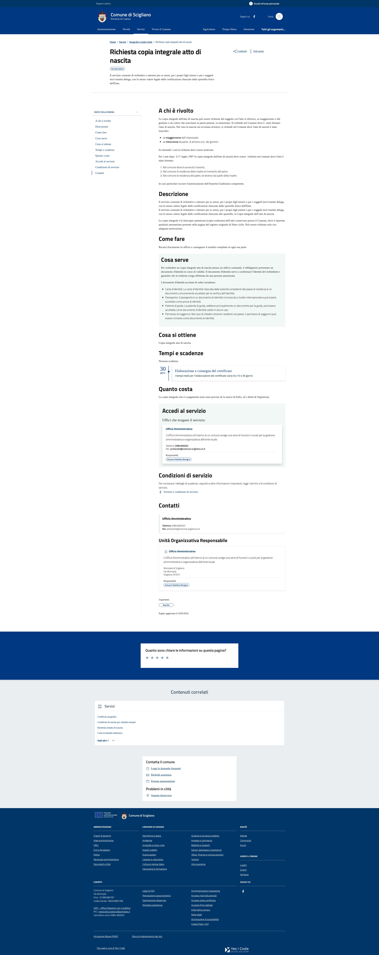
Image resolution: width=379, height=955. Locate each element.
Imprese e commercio (201, 840)
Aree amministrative (104, 840)
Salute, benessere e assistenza (206, 850)
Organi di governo (102, 835)
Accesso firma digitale (202, 905)
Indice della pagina (104, 112)
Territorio (244, 874)
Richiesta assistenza (152, 905)
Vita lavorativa (198, 864)
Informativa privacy (200, 910)
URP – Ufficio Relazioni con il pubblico (112, 908)
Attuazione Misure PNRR (106, 936)
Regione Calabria (103, 3)
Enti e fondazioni (102, 850)
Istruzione (249, 29)
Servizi (141, 29)
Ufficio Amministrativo (179, 429)
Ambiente (147, 840)
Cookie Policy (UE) (200, 924)
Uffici (96, 845)
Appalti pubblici (149, 850)
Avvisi (243, 845)
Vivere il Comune (161, 29)
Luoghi (243, 865)
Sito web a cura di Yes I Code (111, 948)
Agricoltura (209, 29)
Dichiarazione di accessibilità (205, 919)
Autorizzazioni (149, 854)
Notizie (243, 835)
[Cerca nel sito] (279, 16)
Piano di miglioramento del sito (147, 936)
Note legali (196, 914)
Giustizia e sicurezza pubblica (205, 835)
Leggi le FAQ (148, 891)
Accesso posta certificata (203, 900)
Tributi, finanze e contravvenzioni (207, 854)
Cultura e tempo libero (153, 864)
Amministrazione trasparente (205, 891)
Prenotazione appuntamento (156, 895)
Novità (126, 29)
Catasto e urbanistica (152, 859)
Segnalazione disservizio (154, 900)
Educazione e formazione (154, 869)
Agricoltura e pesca (151, 835)
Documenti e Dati (102, 864)
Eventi (243, 870)
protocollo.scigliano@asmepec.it (114, 911)
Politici (97, 854)
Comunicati (245, 840)
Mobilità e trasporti (200, 845)
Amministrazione (106, 29)
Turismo (195, 859)
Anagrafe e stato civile (153, 845)
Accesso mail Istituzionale (204, 895)
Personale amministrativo (106, 859)
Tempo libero (229, 29)
